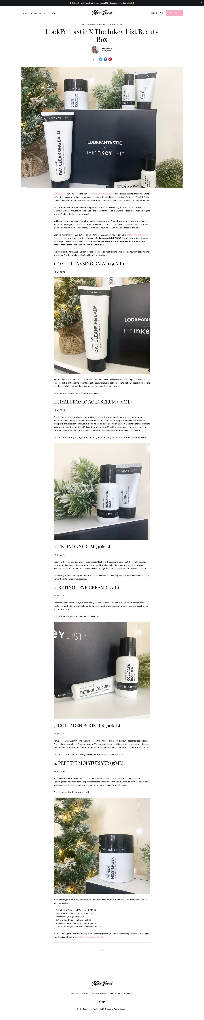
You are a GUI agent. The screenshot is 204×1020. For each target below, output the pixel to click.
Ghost (107, 1009)
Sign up (74, 994)
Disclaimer (115, 994)
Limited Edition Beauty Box (103, 194)
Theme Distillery (120, 1009)
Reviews (52, 13)
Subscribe (174, 13)
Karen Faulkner (107, 48)
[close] (201, 3)
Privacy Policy (99, 994)
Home (25, 13)
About (85, 994)
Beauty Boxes (38, 13)
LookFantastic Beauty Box (110, 25)
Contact (128, 994)
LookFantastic (60, 194)
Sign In (154, 13)
